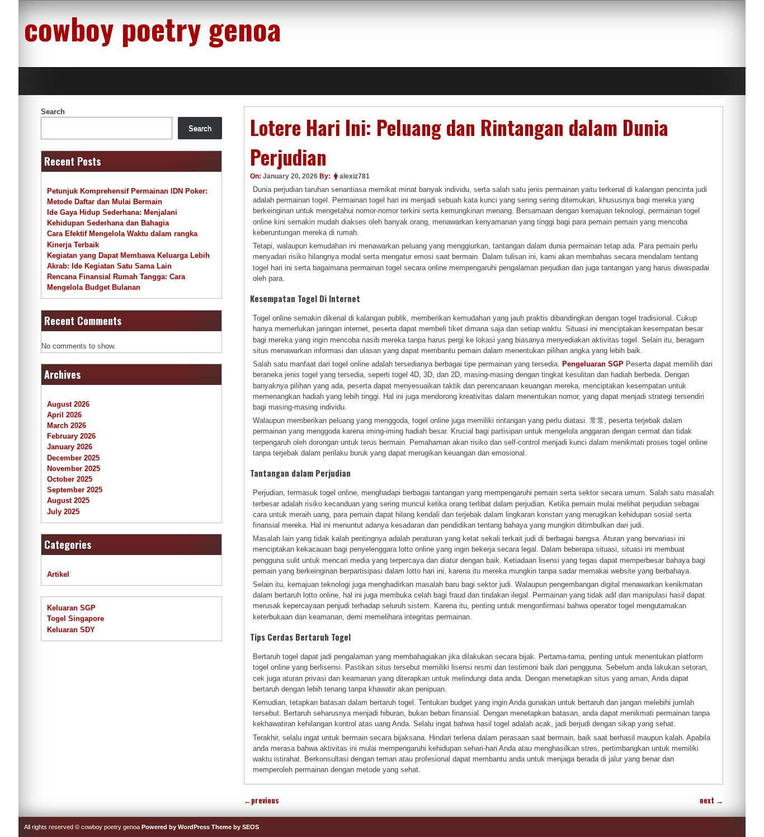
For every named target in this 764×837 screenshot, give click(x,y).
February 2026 (71, 436)
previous (261, 800)
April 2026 (64, 415)
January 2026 (69, 447)
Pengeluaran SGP (593, 364)
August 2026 (68, 404)
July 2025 (63, 511)
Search (53, 111)
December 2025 (73, 458)
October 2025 (69, 479)
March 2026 (66, 425)
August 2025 (68, 500)
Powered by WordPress (176, 827)
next (711, 800)
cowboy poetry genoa (152, 28)
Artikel (58, 574)
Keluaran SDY (71, 630)
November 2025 (73, 468)
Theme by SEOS (235, 827)
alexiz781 (354, 176)
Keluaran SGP (71, 608)
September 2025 (74, 490)
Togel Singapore (75, 618)
